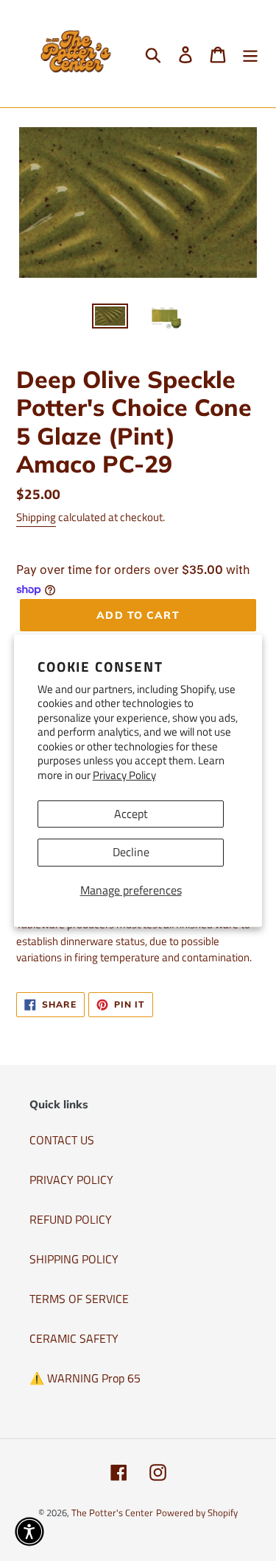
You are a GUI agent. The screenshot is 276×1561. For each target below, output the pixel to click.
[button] (29, 1531)
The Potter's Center (112, 1512)
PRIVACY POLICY (71, 1179)
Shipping (36, 517)
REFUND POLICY (70, 1219)
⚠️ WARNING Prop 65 (85, 1378)
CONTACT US (61, 1140)
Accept (131, 813)
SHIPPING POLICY (73, 1259)
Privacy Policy (124, 775)
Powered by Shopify (197, 1512)
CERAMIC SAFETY (73, 1338)
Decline (131, 852)
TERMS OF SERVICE (79, 1298)
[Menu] (250, 54)
